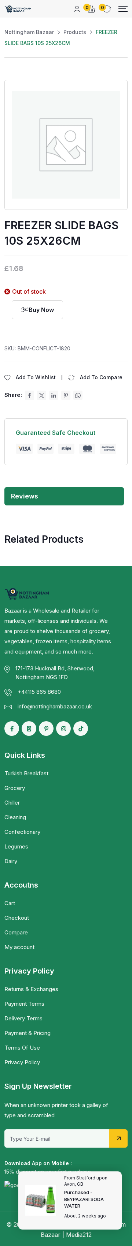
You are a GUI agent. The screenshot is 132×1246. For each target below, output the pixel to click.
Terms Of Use (22, 1047)
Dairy (10, 861)
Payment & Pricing (27, 1032)
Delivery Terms (23, 1018)
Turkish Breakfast (26, 773)
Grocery (14, 787)
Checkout (16, 917)
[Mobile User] (77, 8)
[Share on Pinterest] (65, 395)
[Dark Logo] (18, 9)
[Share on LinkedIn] (53, 395)
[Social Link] (11, 728)
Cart (9, 903)
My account (19, 947)
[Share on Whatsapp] (77, 395)
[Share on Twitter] (41, 395)
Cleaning (15, 817)
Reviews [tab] (24, 496)
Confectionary (22, 831)
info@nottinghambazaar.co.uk (55, 706)
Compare (16, 932)
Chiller (12, 802)
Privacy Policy (22, 1062)
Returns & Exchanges (31, 989)
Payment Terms (24, 1003)
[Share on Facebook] (29, 395)
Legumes (16, 846)
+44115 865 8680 (39, 691)
